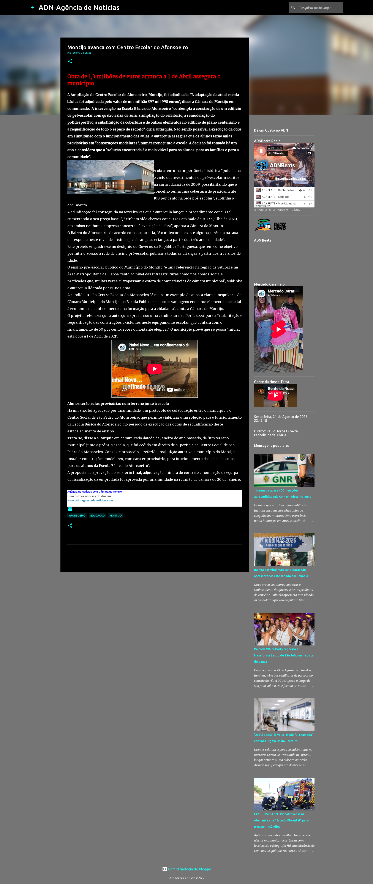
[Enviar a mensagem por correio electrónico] (70, 510)
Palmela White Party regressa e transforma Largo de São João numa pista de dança (284, 655)
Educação (97, 515)
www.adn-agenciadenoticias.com (90, 500)
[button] (70, 61)
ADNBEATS (262, 210)
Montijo (116, 515)
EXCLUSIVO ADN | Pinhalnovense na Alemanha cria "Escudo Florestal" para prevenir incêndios (281, 820)
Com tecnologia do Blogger (189, 869)
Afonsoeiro (77, 515)
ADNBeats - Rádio (286, 210)
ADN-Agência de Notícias (79, 7)
